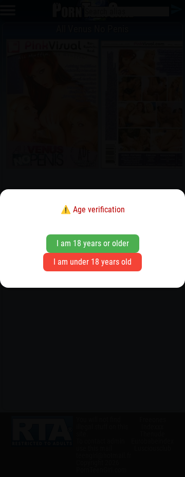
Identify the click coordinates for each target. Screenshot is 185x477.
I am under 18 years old (92, 262)
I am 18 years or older (93, 243)
